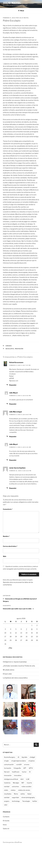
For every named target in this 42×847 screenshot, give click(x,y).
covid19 (19, 764)
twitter (34, 801)
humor (24, 772)
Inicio (5, 825)
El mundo (6, 821)
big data (24, 757)
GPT (24, 768)
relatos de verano (24, 790)
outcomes (15, 786)
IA (30, 772)
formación (7, 768)
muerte (29, 783)
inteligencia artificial (11, 779)
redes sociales (26, 786)
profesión (19, 348)
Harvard (6, 772)
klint (22, 779)
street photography (28, 797)
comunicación (9, 764)
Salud (29, 794)
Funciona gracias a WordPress (12, 842)
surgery (6, 801)
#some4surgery (9, 757)
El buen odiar (7, 674)
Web (4, 556)
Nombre (6, 536)
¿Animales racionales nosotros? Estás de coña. (19, 666)
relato (6, 790)
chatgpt (32, 757)
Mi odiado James (8, 670)
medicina (7, 783)
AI (18, 757)
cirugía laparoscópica (18, 761)
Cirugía (9, 345)
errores (26, 764)
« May (10, 648)
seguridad (15, 797)
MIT (22, 783)
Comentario (8, 509)
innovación (8, 775)
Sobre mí (6, 828)
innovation (17, 775)
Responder (12, 385)
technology (16, 801)
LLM (27, 779)
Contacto (6, 817)
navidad (6, 786)
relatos (13, 790)
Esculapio (10, 348)
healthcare (15, 772)
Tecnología (26, 801)
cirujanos (31, 761)
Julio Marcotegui (15, 412)
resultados (7, 794)
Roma (16, 794)
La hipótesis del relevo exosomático (15, 678)
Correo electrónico (10, 546)
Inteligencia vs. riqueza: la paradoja (15, 662)
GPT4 (31, 768)
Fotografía (17, 768)
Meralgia (16, 783)
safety (22, 794)
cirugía (6, 761)
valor (5, 805)
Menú (22, 10)
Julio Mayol (12, 2)
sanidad (6, 797)
